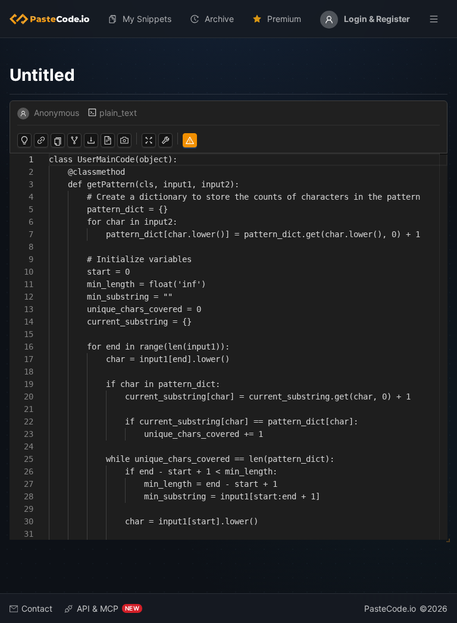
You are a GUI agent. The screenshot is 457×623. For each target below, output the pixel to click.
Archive (219, 19)
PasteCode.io (390, 608)
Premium (284, 19)
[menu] (228, 19)
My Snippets (147, 19)
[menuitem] (54, 19)
